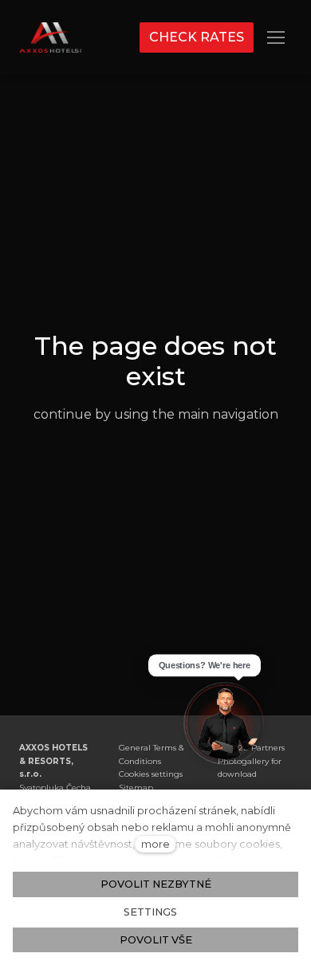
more (155, 844)
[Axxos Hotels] (50, 37)
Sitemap (136, 787)
